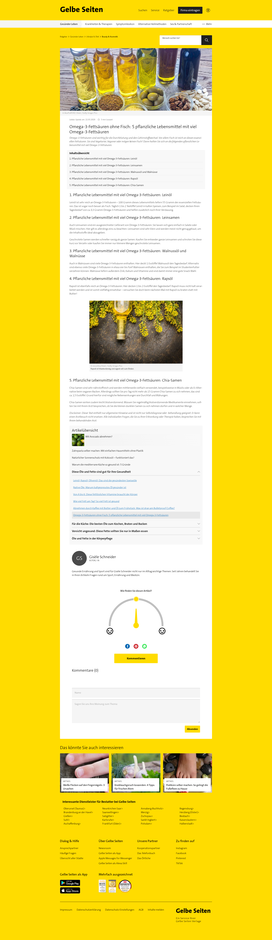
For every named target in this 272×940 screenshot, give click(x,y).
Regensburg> (187, 808)
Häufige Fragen (68, 853)
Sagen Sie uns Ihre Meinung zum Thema (96, 704)
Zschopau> (147, 816)
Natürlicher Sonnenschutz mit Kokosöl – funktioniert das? (103, 457)
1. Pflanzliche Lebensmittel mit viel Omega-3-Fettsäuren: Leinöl (103, 158)
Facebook (181, 853)
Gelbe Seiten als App (110, 853)
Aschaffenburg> (72, 823)
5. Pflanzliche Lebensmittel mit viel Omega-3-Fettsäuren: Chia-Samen (106, 185)
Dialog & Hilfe (69, 841)
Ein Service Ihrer (188, 920)
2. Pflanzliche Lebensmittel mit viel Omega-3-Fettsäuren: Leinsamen (105, 165)
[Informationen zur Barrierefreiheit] (208, 10)
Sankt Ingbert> (149, 819)
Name (78, 692)
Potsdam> (146, 823)
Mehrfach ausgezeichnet (116, 874)
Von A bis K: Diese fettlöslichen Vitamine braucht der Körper (105, 494)
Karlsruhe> (108, 819)
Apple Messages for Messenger (115, 858)
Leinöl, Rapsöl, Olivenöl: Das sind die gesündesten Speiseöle (105, 480)
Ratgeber (168, 10)
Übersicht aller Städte (71, 858)
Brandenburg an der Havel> (78, 812)
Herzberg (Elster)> (189, 812)
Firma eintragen (190, 10)
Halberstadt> (187, 823)
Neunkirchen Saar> (112, 808)
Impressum (66, 909)
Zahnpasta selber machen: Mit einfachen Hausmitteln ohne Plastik (107, 450)
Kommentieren (136, 658)
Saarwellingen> (110, 812)
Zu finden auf (185, 841)
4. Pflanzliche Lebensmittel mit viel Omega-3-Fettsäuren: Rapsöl (103, 178)
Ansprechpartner (69, 848)
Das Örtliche (143, 858)
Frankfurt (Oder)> (112, 823)
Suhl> (67, 819)
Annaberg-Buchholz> (152, 808)
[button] (142, 10)
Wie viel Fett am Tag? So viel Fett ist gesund (96, 501)
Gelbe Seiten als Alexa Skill (113, 863)
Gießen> (68, 816)
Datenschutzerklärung (89, 909)
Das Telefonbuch (146, 853)
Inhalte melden (156, 909)
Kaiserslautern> (188, 819)
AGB (141, 909)
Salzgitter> (108, 816)
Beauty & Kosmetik (110, 36)
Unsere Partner (147, 841)
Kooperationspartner (148, 848)
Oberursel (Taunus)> (74, 808)
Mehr (207, 25)
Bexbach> (185, 816)
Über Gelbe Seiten (111, 841)
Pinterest (181, 858)
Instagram (181, 848)
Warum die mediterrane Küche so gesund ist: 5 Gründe (101, 464)
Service (155, 10)
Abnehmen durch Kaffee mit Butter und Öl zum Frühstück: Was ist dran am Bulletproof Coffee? (124, 508)
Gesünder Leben (76, 36)
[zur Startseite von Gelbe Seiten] (194, 910)
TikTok (179, 863)
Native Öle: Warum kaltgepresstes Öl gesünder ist (99, 487)
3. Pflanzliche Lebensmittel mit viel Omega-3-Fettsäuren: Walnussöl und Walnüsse (113, 172)
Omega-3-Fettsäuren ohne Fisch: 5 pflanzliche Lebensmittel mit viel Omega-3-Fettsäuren (120, 515)
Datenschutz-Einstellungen (119, 909)
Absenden (192, 729)
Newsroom (105, 848)
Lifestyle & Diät (92, 36)
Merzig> (145, 812)
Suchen (142, 10)
